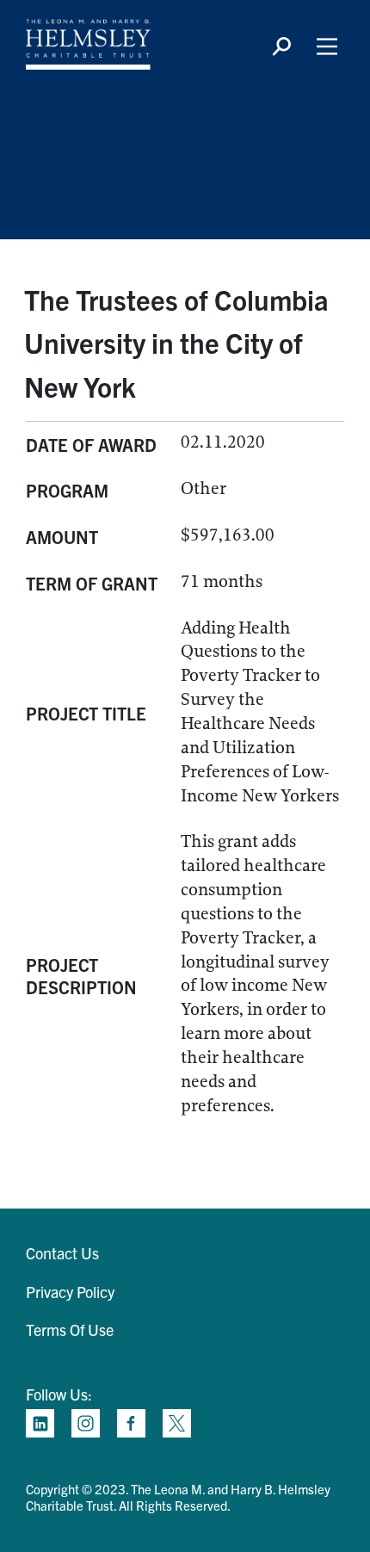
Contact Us (62, 1253)
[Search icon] (281, 46)
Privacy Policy (70, 1292)
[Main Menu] (327, 46)
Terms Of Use (70, 1329)
